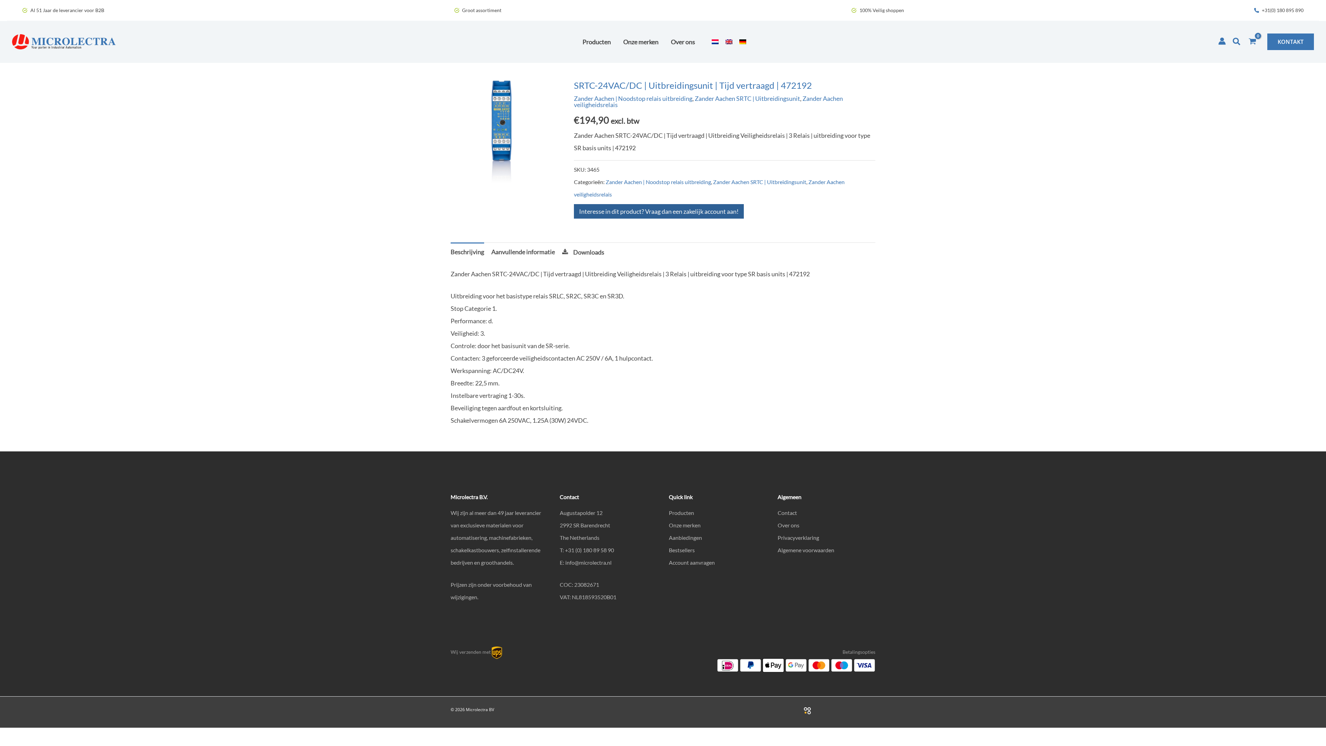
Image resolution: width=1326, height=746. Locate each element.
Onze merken (685, 525)
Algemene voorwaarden (806, 550)
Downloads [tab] (588, 252)
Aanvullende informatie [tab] (523, 252)
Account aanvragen (692, 562)
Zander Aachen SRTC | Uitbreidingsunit (747, 98)
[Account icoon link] (1222, 41)
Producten (681, 512)
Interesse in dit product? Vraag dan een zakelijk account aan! (659, 211)
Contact (787, 512)
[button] (1237, 41)
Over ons (788, 525)
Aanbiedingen (685, 537)
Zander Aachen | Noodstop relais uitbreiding (633, 98)
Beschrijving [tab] (467, 252)
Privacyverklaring (798, 537)
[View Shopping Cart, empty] (1252, 41)
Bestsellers (682, 550)
